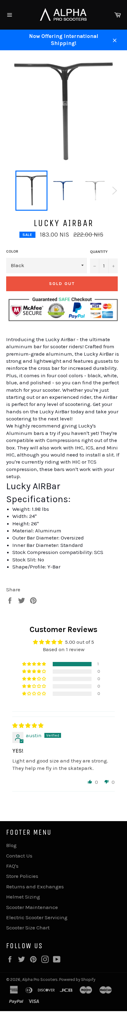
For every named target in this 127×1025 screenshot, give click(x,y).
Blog (11, 845)
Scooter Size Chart (28, 927)
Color (12, 251)
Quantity (99, 252)
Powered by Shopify (77, 979)
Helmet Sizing (23, 897)
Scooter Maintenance (32, 907)
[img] (27, 725)
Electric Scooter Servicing (37, 917)
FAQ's (12, 866)
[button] (34, 664)
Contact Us (19, 856)
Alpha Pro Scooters (40, 979)
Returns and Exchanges (35, 886)
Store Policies (22, 876)
